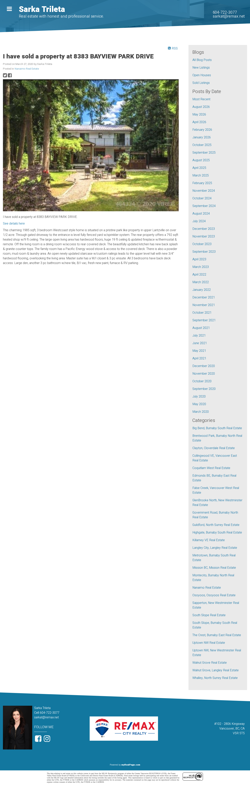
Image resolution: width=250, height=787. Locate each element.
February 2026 (202, 129)
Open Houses (201, 75)
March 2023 (200, 267)
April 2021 (199, 358)
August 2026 (201, 107)
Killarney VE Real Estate (208, 540)
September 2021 (204, 320)
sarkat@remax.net (229, 16)
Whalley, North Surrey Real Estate (215, 678)
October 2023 (202, 244)
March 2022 (200, 282)
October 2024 (202, 198)
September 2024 (204, 206)
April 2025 (199, 168)
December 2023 (203, 229)
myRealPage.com (130, 764)
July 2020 (199, 396)
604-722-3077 (225, 12)
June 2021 (199, 343)
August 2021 (201, 328)
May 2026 (199, 114)
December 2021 (203, 297)
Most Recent (201, 99)
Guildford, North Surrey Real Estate (215, 525)
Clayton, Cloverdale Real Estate (213, 448)
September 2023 (204, 251)
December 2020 (203, 366)
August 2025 (201, 160)
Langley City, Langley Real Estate (214, 547)
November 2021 (203, 305)
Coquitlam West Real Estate (211, 468)
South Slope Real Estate (209, 615)
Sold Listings (201, 83)
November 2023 (203, 236)
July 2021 (199, 335)
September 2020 (204, 389)
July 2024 (199, 221)
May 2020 (199, 404)
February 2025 (202, 183)
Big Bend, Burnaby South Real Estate (217, 428)
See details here (14, 223)
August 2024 (201, 213)
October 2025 (202, 145)
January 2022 (201, 289)
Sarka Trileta (42, 9)
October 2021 (202, 312)
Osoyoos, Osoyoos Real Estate (214, 595)
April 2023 (199, 259)
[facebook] (38, 740)
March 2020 (200, 411)
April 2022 (199, 274)
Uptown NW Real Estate (208, 642)
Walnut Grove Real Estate (209, 662)
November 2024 (203, 190)
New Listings (201, 67)
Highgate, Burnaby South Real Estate (217, 532)
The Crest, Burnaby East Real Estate (216, 635)
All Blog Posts (202, 60)
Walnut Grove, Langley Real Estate (215, 670)
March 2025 (200, 175)
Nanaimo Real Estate (27, 69)
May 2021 (199, 350)
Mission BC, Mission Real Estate (214, 567)
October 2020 (202, 381)
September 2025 (204, 152)
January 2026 (201, 137)
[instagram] (47, 740)
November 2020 (203, 373)
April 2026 (199, 122)
